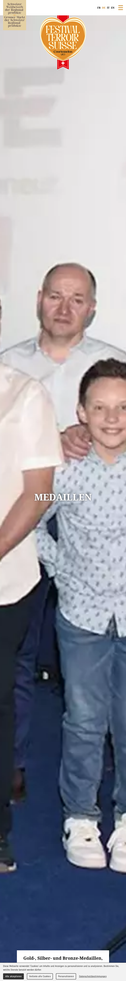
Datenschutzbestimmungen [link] (93, 976)
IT (108, 7)
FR (98, 7)
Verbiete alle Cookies (40, 976)
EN (112, 7)
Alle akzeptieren (13, 976)
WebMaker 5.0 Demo (14, 19)
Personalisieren (66, 976)
